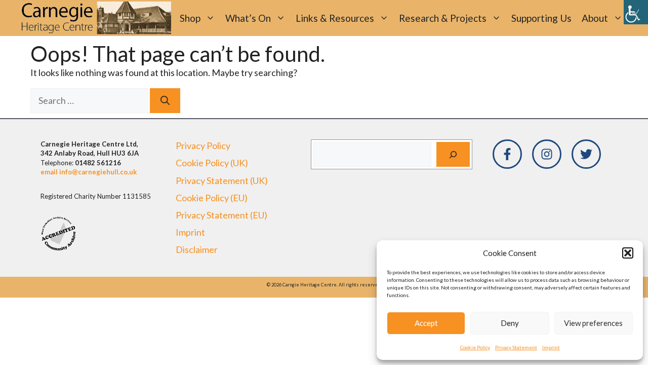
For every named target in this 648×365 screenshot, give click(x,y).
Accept (426, 322)
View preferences (593, 322)
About (595, 18)
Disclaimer (197, 249)
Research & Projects (443, 18)
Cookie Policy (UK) (212, 162)
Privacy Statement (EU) (221, 215)
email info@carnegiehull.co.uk (88, 172)
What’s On (248, 18)
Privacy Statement (516, 347)
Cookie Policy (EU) (212, 197)
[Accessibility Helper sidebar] (636, 12)
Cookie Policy (475, 347)
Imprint (551, 347)
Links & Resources (335, 18)
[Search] (165, 100)
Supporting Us (541, 18)
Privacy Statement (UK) (222, 180)
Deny (510, 322)
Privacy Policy (203, 145)
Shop (190, 18)
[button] (628, 253)
